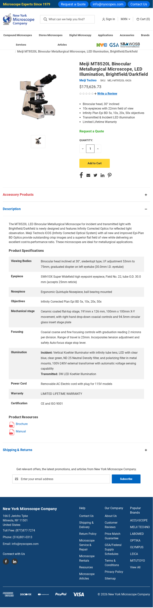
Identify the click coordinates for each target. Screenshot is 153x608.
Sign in (110, 19)
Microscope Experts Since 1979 (26, 4)
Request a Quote (73, 4)
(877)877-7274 (25, 530)
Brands (145, 35)
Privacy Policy (114, 572)
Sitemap (110, 578)
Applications (105, 35)
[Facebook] (81, 175)
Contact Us (138, 4)
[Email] (88, 175)
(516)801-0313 (22, 537)
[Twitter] (95, 175)
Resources (86, 567)
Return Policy (88, 534)
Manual (21, 431)
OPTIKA (135, 540)
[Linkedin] (102, 175)
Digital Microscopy (80, 35)
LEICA (134, 554)
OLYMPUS (136, 547)
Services (21, 44)
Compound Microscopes (17, 35)
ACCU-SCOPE (139, 520)
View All (135, 567)
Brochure (22, 424)
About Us (111, 516)
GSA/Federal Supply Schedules (113, 549)
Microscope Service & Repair (86, 545)
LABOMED (137, 534)
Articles (62, 44)
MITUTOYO (137, 560)
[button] (105, 93)
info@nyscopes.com (108, 4)
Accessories (127, 35)
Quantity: (86, 140)
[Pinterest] (109, 175)
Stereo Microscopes (50, 35)
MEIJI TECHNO (140, 527)
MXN (124, 19)
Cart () (144, 19)
